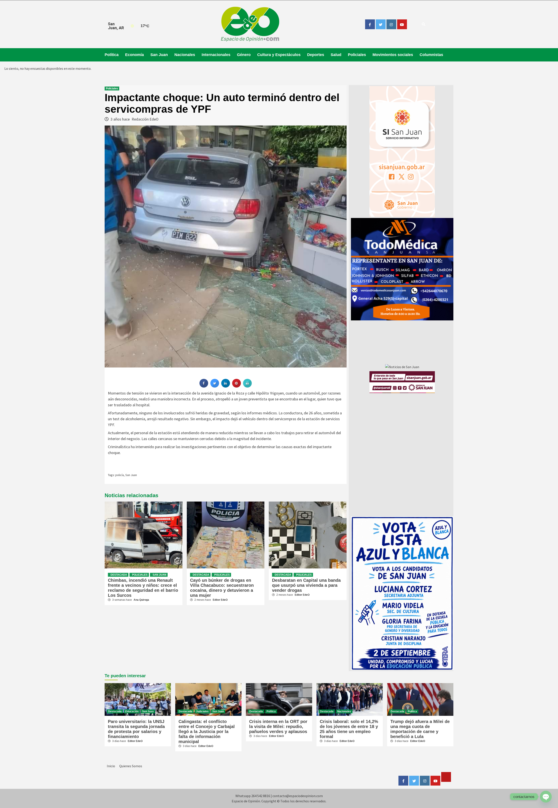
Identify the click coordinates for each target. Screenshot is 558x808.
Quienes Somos (130, 766)
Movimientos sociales (393, 55)
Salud (336, 55)
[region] (402, 269)
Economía (134, 55)
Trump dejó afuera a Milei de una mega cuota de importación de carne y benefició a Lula (420, 729)
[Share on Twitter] (214, 386)
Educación (131, 711)
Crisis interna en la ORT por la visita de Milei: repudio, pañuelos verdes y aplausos (278, 726)
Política (112, 55)
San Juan (159, 55)
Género (244, 55)
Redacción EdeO (145, 119)
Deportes (315, 55)
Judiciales (202, 711)
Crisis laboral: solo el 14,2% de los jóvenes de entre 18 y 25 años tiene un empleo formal (349, 729)
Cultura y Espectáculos (279, 55)
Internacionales (216, 55)
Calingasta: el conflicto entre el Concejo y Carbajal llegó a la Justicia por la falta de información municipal (207, 731)
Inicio (111, 766)
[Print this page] (247, 386)
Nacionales (184, 55)
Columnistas (431, 55)
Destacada (119, 574)
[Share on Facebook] (203, 386)
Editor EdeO (220, 599)
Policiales (357, 55)
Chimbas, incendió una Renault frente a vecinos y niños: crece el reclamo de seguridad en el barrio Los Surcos (143, 588)
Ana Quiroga (141, 599)
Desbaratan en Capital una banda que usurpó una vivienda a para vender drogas (306, 585)
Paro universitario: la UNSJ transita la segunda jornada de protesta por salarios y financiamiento (136, 729)
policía (119, 475)
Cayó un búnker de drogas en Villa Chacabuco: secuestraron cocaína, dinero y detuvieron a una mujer (222, 588)
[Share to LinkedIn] (225, 386)
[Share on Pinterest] (236, 386)
